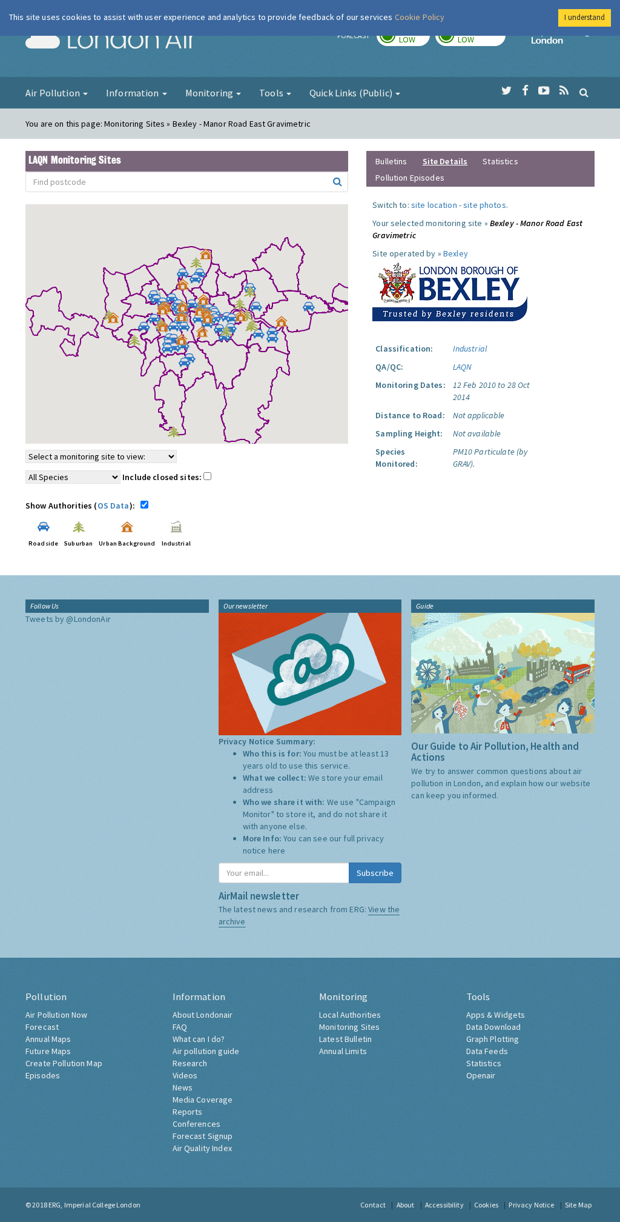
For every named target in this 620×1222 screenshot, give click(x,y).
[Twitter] (506, 91)
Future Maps (48, 1051)
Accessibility (444, 1204)
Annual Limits (343, 1051)
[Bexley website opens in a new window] (449, 289)
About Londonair (203, 1014)
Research (190, 1063)
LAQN (462, 366)
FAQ (180, 1026)
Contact (373, 1204)
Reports (188, 1111)
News (183, 1087)
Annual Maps (48, 1038)
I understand (584, 17)
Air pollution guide (206, 1051)
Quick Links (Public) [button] (351, 93)
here (277, 850)
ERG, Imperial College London (94, 1204)
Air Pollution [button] (53, 93)
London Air (110, 40)
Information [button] (133, 93)
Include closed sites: (162, 477)
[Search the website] (584, 92)
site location (434, 204)
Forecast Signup (203, 1135)
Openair (481, 1075)
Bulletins (391, 161)
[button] (209, 257)
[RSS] (564, 91)
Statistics (500, 161)
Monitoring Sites (349, 1026)
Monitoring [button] (210, 93)
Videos (185, 1075)
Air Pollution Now (56, 1014)
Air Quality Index (202, 1148)
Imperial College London (563, 40)
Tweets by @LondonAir (68, 618)
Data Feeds (487, 1051)
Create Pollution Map (63, 1063)
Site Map (578, 1204)
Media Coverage (203, 1099)
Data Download (493, 1026)
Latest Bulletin (345, 1038)
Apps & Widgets (496, 1014)
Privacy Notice (531, 1204)
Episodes (42, 1075)
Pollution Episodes (409, 177)
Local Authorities (350, 1014)
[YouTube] (544, 91)
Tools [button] (272, 93)
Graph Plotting (492, 1038)
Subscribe (375, 872)
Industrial (470, 348)
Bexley (455, 253)
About (406, 1204)
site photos (484, 204)
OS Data (113, 505)
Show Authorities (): (82, 505)
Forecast (42, 1026)
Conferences (197, 1123)
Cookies (486, 1204)
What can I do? (199, 1038)
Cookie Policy (420, 17)
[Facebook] (525, 91)
